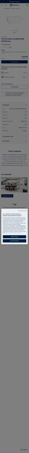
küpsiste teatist (8, 232)
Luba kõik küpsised (14, 240)
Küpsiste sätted (14, 236)
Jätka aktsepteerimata (22, 210)
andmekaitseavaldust (16, 232)
